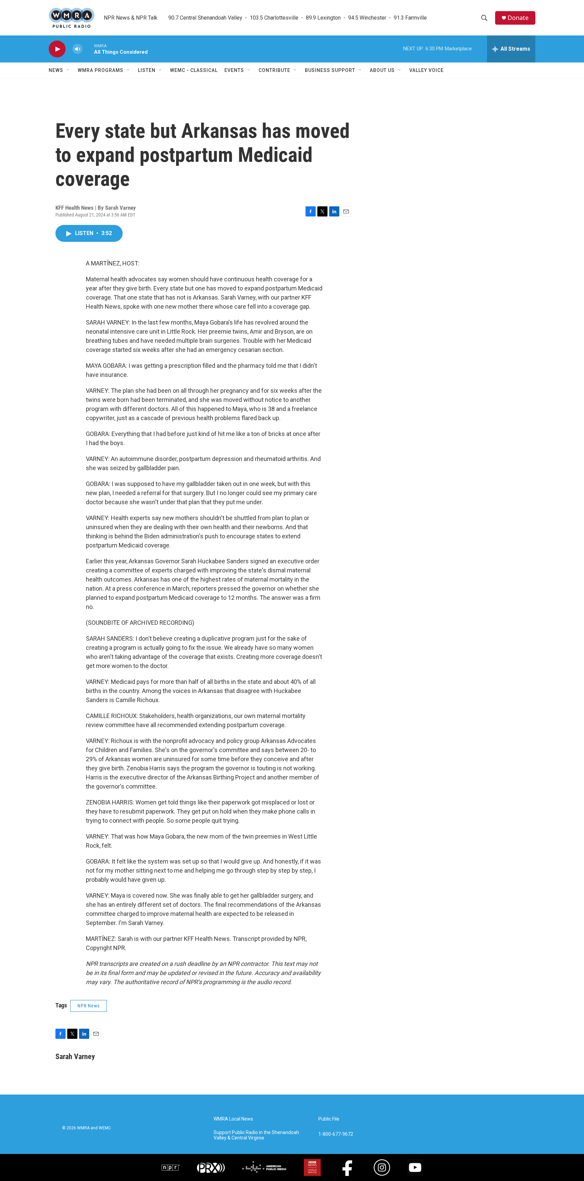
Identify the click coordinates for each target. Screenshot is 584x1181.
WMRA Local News (233, 1119)
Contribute (274, 70)
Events (234, 70)
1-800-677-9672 (335, 1134)
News (56, 70)
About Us (382, 70)
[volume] (77, 49)
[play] (57, 49)
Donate (518, 17)
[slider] (88, 48)
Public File (328, 1119)
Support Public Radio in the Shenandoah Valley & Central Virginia (256, 1135)
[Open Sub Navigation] (68, 70)
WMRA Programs (100, 70)
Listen (146, 70)
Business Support (330, 70)
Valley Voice (426, 70)
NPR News (88, 1005)
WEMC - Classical (194, 70)
